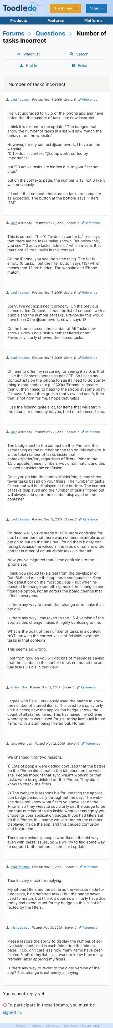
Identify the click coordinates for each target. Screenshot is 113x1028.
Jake (14, 223)
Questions (50, 33)
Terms (37, 1025)
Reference (89, 99)
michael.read (20, 927)
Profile (31, 65)
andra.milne (19, 687)
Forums (13, 33)
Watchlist (31, 54)
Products (18, 20)
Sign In (96, 8)
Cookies (53, 1025)
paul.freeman (20, 99)
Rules (82, 65)
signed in (12, 1012)
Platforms (93, 20)
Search (82, 54)
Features (56, 20)
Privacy (20, 1025)
